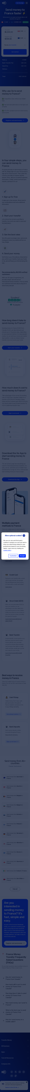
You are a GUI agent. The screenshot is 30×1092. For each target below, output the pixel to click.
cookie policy (7, 550)
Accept (22, 556)
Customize (13, 556)
